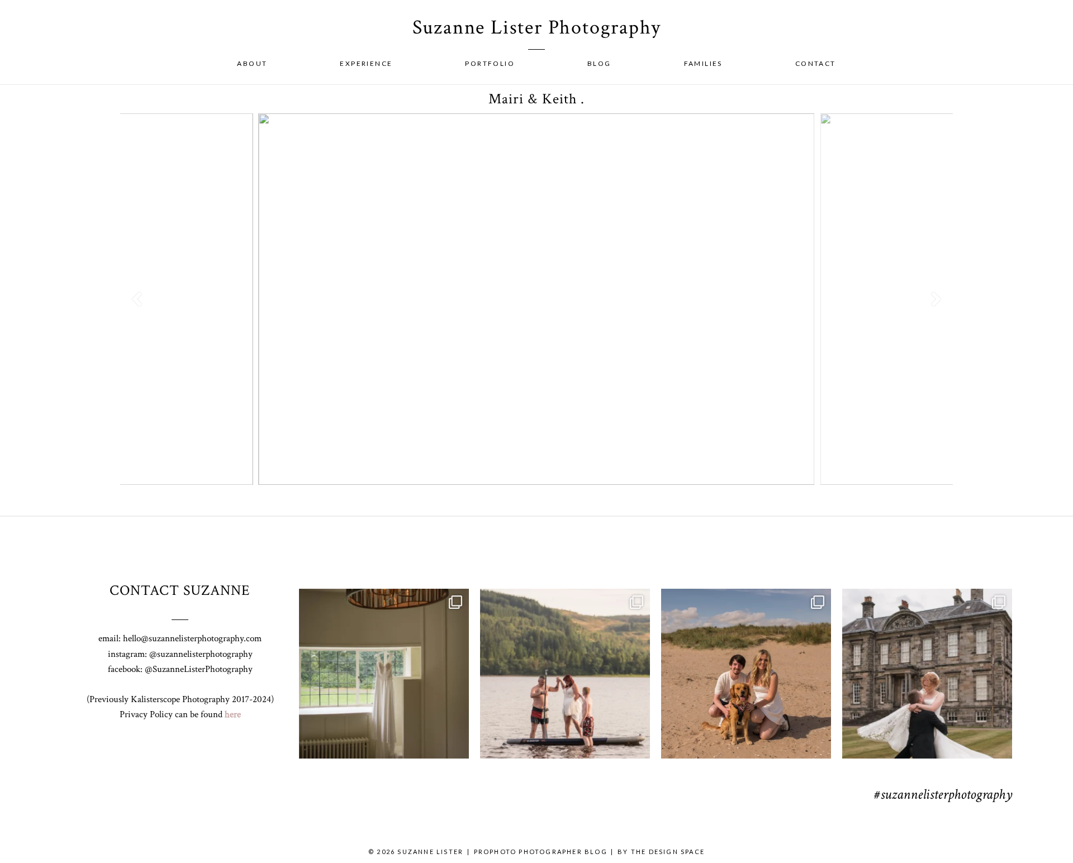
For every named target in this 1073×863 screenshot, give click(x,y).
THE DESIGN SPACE (668, 851)
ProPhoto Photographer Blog (540, 851)
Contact (815, 63)
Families (703, 63)
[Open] (384, 674)
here (233, 714)
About (252, 63)
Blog (599, 63)
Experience (366, 63)
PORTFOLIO (490, 63)
